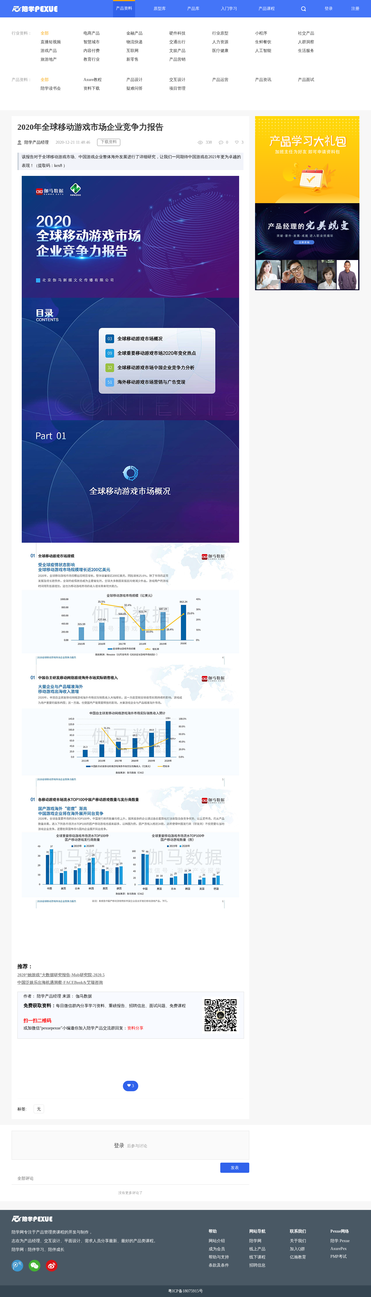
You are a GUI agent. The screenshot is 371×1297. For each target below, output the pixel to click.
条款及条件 (219, 1265)
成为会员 (217, 1249)
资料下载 (91, 88)
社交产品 (306, 33)
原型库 (160, 8)
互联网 (132, 50)
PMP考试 (338, 1256)
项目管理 (177, 88)
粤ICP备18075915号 (185, 1291)
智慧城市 (91, 42)
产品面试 (306, 79)
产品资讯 (263, 79)
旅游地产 (49, 59)
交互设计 (177, 79)
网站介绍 (217, 1241)
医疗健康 (220, 50)
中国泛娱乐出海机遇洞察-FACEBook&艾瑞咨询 (60, 982)
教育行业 (91, 59)
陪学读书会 (51, 88)
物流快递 (134, 42)
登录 (329, 8)
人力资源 (220, 42)
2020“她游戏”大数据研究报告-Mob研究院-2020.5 (61, 975)
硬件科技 (177, 33)
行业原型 (220, 33)
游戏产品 (49, 50)
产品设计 (134, 79)
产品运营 (220, 79)
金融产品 (134, 33)
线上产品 (257, 1249)
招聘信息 (257, 1265)
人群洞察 (306, 42)
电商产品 (91, 33)
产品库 (193, 8)
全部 (45, 33)
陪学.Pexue (340, 1241)
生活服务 (306, 50)
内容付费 (91, 50)
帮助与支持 (219, 1257)
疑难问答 (134, 88)
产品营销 (177, 59)
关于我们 (298, 1241)
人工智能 (263, 50)
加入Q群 (297, 1249)
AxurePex (338, 1249)
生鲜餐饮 (263, 42)
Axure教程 (92, 79)
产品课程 (267, 8)
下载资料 (109, 142)
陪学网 (255, 1241)
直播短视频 (51, 42)
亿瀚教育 (298, 1257)
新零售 (132, 59)
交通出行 (177, 42)
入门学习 (229, 8)
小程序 (261, 33)
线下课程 (257, 1257)
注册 (355, 8)
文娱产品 (177, 50)
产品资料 (124, 8)
